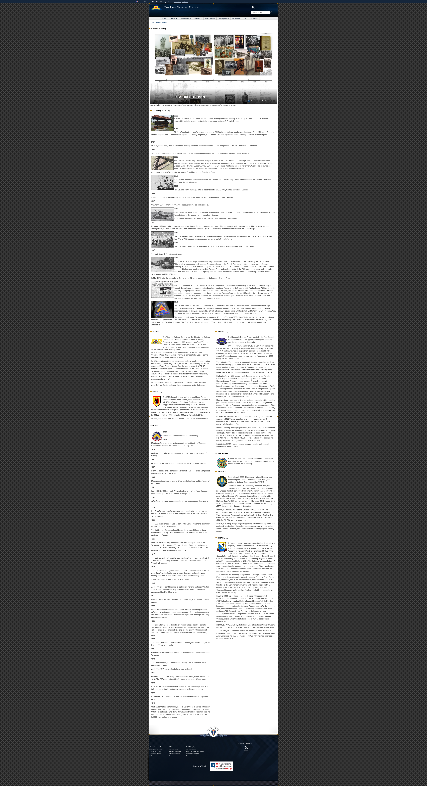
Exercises (197, 18)
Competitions (184, 18)
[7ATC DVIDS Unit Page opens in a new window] (253, 7)
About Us (172, 18)
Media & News (210, 18)
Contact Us (254, 18)
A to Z (245, 18)
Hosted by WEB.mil (199, 766)
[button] (182, 2)
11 (273, 101)
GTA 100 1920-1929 (190, 97)
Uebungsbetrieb (223, 18)
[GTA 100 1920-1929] (213, 68)
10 (271, 101)
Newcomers (236, 18)
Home (163, 18)
